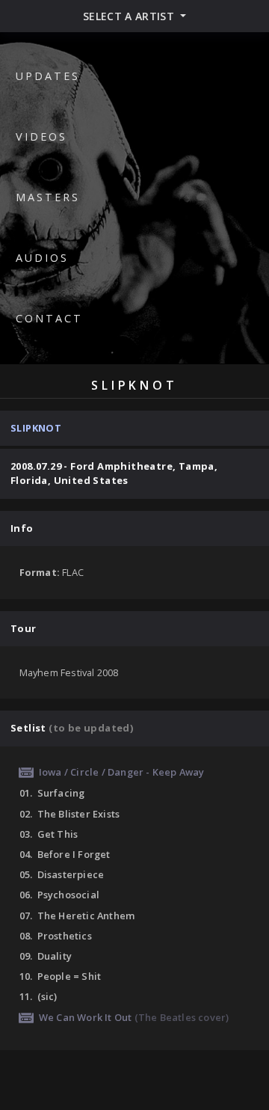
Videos (41, 136)
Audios (42, 258)
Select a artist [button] (130, 16)
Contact (49, 318)
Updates (48, 76)
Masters (48, 197)
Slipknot (35, 428)
